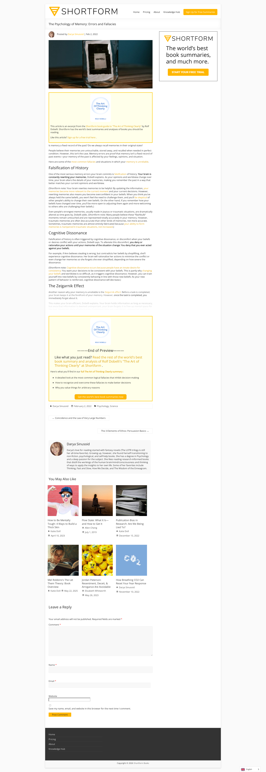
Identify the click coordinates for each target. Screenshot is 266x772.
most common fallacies (83, 161)
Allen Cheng (91, 527)
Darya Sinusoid (76, 34)
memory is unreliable (137, 161)
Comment (55, 624)
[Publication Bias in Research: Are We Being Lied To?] (131, 486)
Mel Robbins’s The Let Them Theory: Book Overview (60, 583)
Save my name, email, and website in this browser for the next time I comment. (90, 708)
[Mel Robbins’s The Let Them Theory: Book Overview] (63, 546)
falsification (120, 174)
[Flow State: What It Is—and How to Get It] (97, 486)
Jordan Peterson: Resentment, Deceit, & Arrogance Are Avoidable (96, 583)
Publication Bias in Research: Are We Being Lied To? (130, 523)
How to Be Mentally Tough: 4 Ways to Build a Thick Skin (62, 523)
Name (53, 664)
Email (52, 681)
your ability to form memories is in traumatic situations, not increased (96, 225)
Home (136, 12)
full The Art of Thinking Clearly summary (102, 371)
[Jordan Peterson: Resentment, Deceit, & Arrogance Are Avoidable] (97, 546)
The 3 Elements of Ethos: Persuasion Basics (125, 430)
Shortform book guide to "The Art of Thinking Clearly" (114, 126)
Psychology (103, 406)
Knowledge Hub (171, 12)
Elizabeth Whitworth (95, 590)
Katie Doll (56, 531)
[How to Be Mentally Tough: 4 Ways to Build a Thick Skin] (63, 486)
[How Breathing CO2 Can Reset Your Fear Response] (131, 546)
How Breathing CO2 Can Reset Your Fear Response (131, 581)
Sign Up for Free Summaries (200, 12)
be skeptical (141, 197)
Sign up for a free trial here (81, 137)
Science (114, 406)
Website (53, 696)
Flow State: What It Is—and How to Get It (95, 521)
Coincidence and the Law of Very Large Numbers (79, 418)
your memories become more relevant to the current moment (99, 190)
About (157, 12)
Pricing (146, 12)
